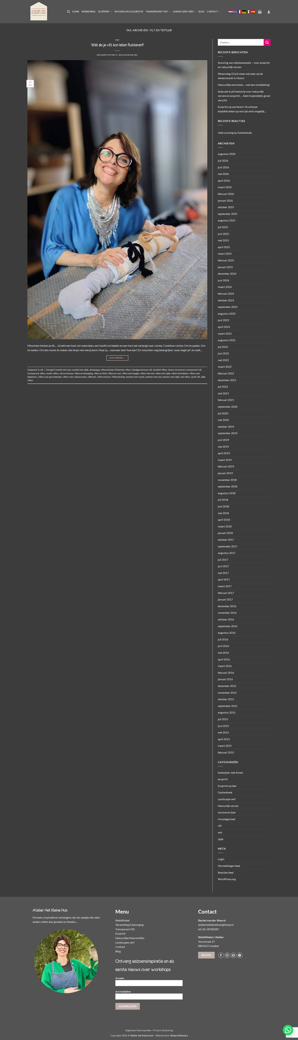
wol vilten (185, 376)
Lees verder (117, 357)
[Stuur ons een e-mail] (233, 955)
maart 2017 (225, 586)
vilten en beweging (83, 373)
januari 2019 (225, 473)
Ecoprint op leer (227, 785)
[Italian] (248, 11)
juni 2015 (223, 725)
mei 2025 (223, 240)
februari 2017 (226, 592)
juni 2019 (223, 439)
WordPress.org (227, 879)
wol (220, 832)
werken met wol (153, 376)
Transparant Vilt (157, 11)
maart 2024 (225, 286)
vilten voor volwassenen (75, 376)
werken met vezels (135, 376)
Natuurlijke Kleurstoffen (129, 938)
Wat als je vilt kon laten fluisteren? (117, 45)
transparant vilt (193, 369)
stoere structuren (176, 369)
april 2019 (224, 453)
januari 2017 (225, 599)
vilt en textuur (66, 373)
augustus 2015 (226, 712)
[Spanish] (253, 11)
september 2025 (227, 213)
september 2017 (227, 546)
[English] (235, 11)
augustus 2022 (226, 340)
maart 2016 (225, 665)
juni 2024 (223, 280)
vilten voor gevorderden (50, 376)
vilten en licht (100, 373)
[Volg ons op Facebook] (221, 955)
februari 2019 (226, 466)
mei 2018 (223, 513)
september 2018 (227, 486)
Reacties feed (226, 872)
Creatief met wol (62, 369)
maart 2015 (225, 745)
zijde (220, 839)
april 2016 (224, 659)
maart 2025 (225, 253)
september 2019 (227, 433)
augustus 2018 (226, 493)
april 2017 (224, 579)
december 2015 (227, 685)
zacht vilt (195, 376)
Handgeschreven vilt (142, 369)
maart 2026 (225, 187)
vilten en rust (114, 373)
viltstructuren (104, 376)
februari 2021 (226, 399)
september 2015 (227, 705)
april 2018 (224, 519)
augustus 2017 (226, 552)
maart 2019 (225, 459)
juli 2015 (223, 719)
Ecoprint (104, 11)
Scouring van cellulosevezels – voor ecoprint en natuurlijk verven (244, 65)
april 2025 (224, 247)
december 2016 (227, 606)
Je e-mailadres (123, 991)
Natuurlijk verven (228, 805)
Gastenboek (244, 132)
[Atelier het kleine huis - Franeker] (44, 11)
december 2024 (227, 273)
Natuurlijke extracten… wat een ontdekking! (244, 84)
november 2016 (227, 612)
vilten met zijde (162, 373)
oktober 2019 (226, 426)
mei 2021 (223, 393)
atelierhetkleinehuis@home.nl (216, 924)
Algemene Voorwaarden (138, 1030)
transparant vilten (36, 373)
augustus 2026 (226, 153)
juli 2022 (223, 346)
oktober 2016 (226, 619)
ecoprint (223, 779)
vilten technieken (179, 373)
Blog (201, 11)
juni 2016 (223, 646)
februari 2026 (226, 193)
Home (75, 11)
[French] (239, 11)
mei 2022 (223, 360)
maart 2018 (225, 526)
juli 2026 (223, 160)
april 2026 (224, 180)
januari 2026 (225, 200)
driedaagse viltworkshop (102, 369)
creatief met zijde (79, 369)
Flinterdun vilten (123, 369)
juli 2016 (223, 639)
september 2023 (227, 306)
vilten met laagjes (130, 373)
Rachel (134, 55)
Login (221, 859)
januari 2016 (225, 679)
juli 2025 (223, 227)
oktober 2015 (226, 699)
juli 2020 (223, 413)
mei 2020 (223, 419)
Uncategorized (226, 819)
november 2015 (227, 692)
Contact (212, 11)
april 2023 (224, 326)
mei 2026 (223, 173)
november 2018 (227, 479)
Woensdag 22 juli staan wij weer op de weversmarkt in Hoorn (240, 76)
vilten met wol (147, 373)
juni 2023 (223, 320)
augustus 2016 (226, 632)
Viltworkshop (118, 376)
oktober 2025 (226, 207)
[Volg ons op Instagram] (227, 955)
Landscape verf (227, 799)
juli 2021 (223, 386)
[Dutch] (231, 11)
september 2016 (227, 626)
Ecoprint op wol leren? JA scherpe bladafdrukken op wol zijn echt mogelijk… (242, 109)
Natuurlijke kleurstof (129, 11)
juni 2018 (223, 506)
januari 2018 (225, 532)
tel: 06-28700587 (208, 929)
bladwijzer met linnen (230, 772)
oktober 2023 (226, 300)
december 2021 (227, 380)
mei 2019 (223, 446)
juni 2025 (223, 233)
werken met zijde (170, 376)
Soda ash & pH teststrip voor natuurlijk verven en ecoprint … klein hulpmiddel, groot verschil (244, 96)
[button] (68, 11)
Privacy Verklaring (163, 1030)
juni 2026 (223, 167)
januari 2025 (225, 267)
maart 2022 (225, 366)
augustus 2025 (226, 220)
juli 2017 (223, 559)
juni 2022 (223, 353)
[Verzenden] (267, 42)
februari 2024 (226, 293)
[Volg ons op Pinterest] (239, 955)
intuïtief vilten (160, 369)
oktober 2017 (226, 539)
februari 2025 (226, 260)
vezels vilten (52, 373)
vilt (117, 40)
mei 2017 (223, 572)
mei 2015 (223, 732)
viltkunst (92, 376)
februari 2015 (226, 752)
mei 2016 (223, 652)
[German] (244, 11)
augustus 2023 (226, 313)
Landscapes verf (183, 11)
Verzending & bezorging (129, 924)
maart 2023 (225, 333)
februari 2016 (226, 672)
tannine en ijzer (227, 812)
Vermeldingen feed (229, 865)
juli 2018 (223, 499)
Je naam (119, 978)
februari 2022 (226, 373)
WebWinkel (89, 11)
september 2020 (227, 406)
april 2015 (224, 739)
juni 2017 (223, 566)
